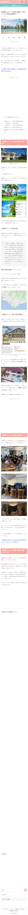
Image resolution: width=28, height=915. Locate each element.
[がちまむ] (5, 2)
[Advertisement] (14, 93)
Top (4, 909)
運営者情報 (12, 910)
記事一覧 (16, 910)
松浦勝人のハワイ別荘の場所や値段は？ (14, 121)
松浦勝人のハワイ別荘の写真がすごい (13, 127)
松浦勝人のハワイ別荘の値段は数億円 (14, 125)
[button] (3, 37)
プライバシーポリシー (10, 909)
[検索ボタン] (22, 2)
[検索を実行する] (25, 890)
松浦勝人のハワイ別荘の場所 (12, 123)
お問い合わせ (21, 909)
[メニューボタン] (26, 2)
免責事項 (16, 909)
